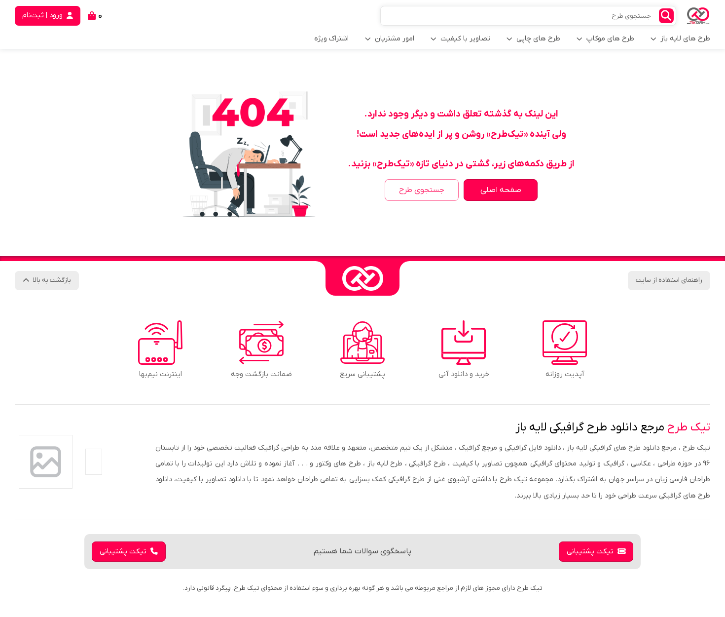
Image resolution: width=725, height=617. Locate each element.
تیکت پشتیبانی (590, 551)
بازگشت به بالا (52, 280)
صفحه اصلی (500, 190)
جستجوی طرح (421, 190)
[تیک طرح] (362, 278)
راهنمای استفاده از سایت (669, 280)
